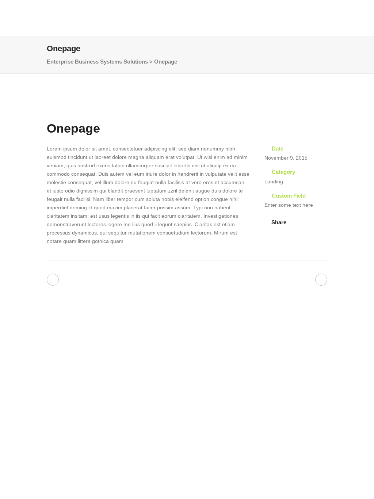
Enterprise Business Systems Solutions (97, 61)
